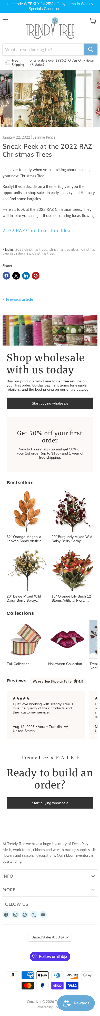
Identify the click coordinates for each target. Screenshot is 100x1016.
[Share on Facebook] (6, 276)
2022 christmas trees (31, 249)
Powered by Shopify (50, 1007)
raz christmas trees (41, 253)
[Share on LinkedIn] (26, 276)
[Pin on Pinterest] (35, 276)
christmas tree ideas (64, 249)
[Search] (90, 49)
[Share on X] (16, 276)
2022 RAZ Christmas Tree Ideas (38, 230)
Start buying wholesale (50, 403)
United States (48, 937)
